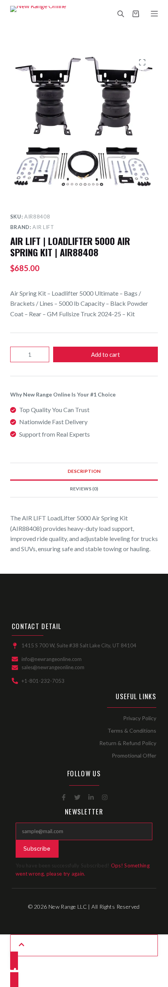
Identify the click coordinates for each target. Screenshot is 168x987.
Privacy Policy (139, 718)
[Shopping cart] (135, 14)
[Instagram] (105, 797)
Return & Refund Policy (127, 743)
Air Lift (43, 227)
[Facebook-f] (64, 797)
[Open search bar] (121, 14)
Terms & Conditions (131, 730)
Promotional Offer (134, 755)
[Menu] (154, 13)
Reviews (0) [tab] (84, 489)
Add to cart (105, 354)
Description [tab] (84, 471)
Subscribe (37, 849)
